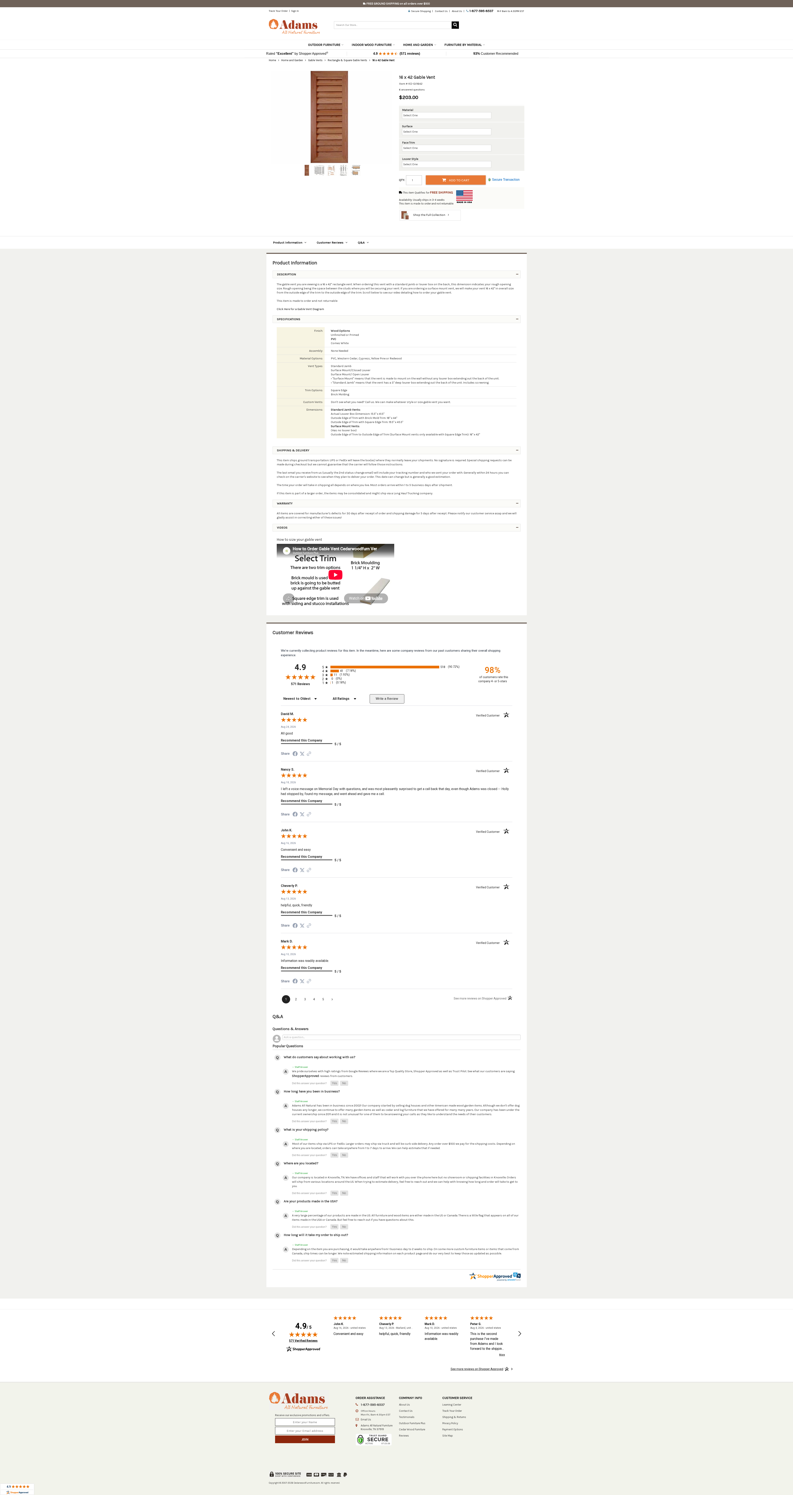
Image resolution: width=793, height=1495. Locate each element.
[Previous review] (273, 1334)
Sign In (295, 11)
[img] (303, 1334)
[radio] (396, 667)
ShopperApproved (305, 1076)
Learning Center (451, 1404)
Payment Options (452, 1429)
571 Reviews (305, 684)
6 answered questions (412, 89)
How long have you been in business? (312, 1091)
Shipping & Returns (454, 1417)
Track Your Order (278, 11)
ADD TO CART (458, 180)
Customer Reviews (330, 242)
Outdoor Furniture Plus (412, 1423)
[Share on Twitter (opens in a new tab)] (302, 754)
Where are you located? (301, 1163)
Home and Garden (418, 45)
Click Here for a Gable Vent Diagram (300, 309)
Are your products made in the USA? (311, 1201)
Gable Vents (315, 60)
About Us (457, 11)
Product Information (287, 242)
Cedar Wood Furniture (412, 1429)
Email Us (366, 1419)
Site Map (447, 1435)
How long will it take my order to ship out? (316, 1235)
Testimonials (406, 1417)
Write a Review (387, 699)
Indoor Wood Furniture (372, 45)
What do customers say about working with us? (319, 1057)
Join (305, 1439)
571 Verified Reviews (303, 1340)
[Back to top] (732, 1481)
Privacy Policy (450, 1423)
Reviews (404, 1435)
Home (272, 60)
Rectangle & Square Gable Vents (347, 60)
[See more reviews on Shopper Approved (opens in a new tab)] (309, 754)
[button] (334, 1083)
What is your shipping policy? (306, 1129)
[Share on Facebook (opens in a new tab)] (295, 754)
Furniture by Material (463, 45)
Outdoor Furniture (324, 45)
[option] (331, 117)
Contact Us (441, 11)
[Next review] (519, 1334)
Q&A (361, 242)
